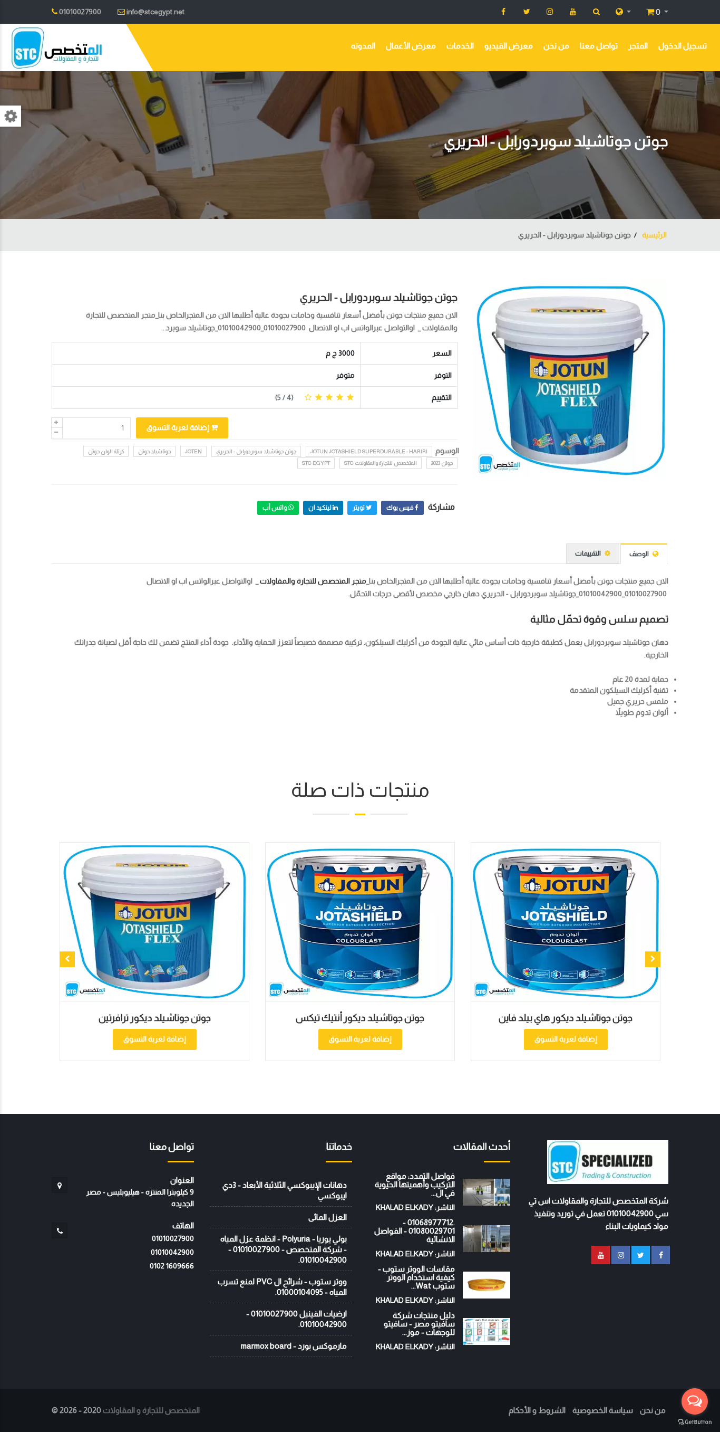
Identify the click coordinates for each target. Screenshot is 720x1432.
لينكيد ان (320, 507)
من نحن (556, 45)
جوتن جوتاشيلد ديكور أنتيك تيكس (263, 1018)
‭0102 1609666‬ (172, 1266)
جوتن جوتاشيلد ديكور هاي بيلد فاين (469, 1018)
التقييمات (588, 553)
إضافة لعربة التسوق (179, 427)
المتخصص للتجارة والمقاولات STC (380, 463)
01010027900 (173, 1238)
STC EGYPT (316, 463)
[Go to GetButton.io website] (695, 1421)
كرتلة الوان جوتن (106, 451)
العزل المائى (327, 1217)
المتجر (638, 45)
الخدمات (460, 45)
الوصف (639, 554)
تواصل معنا (599, 45)
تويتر (359, 507)
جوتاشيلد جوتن (154, 451)
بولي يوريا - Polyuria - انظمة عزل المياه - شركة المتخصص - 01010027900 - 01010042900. (283, 1249)
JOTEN (193, 451)
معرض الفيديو (508, 45)
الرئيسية (653, 235)
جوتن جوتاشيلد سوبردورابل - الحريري (379, 297)
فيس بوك (400, 507)
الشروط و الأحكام (537, 1410)
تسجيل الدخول (682, 45)
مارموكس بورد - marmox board (294, 1345)
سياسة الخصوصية (602, 1410)
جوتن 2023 (442, 463)
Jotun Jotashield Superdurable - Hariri (368, 451)
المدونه (363, 45)
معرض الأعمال (411, 45)
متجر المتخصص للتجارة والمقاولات (313, 581)
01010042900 (172, 1252)
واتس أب (275, 507)
